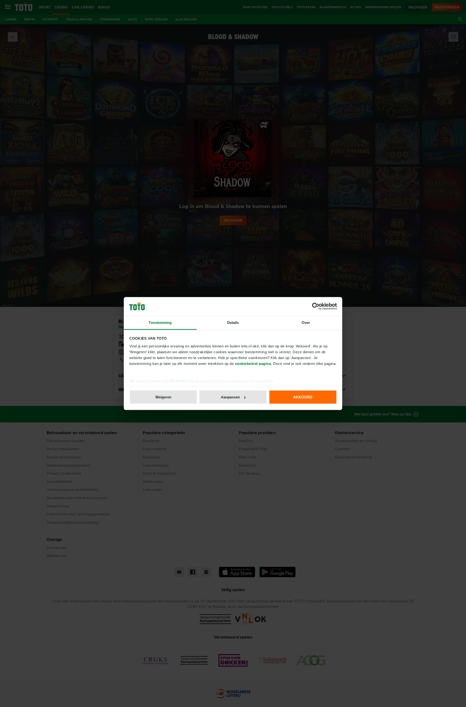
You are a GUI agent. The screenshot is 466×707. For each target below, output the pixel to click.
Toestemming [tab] (160, 322)
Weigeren (163, 397)
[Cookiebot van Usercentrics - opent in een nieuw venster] (315, 306)
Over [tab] (306, 322)
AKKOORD (302, 397)
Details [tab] (233, 322)
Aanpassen (230, 397)
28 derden (179, 381)
